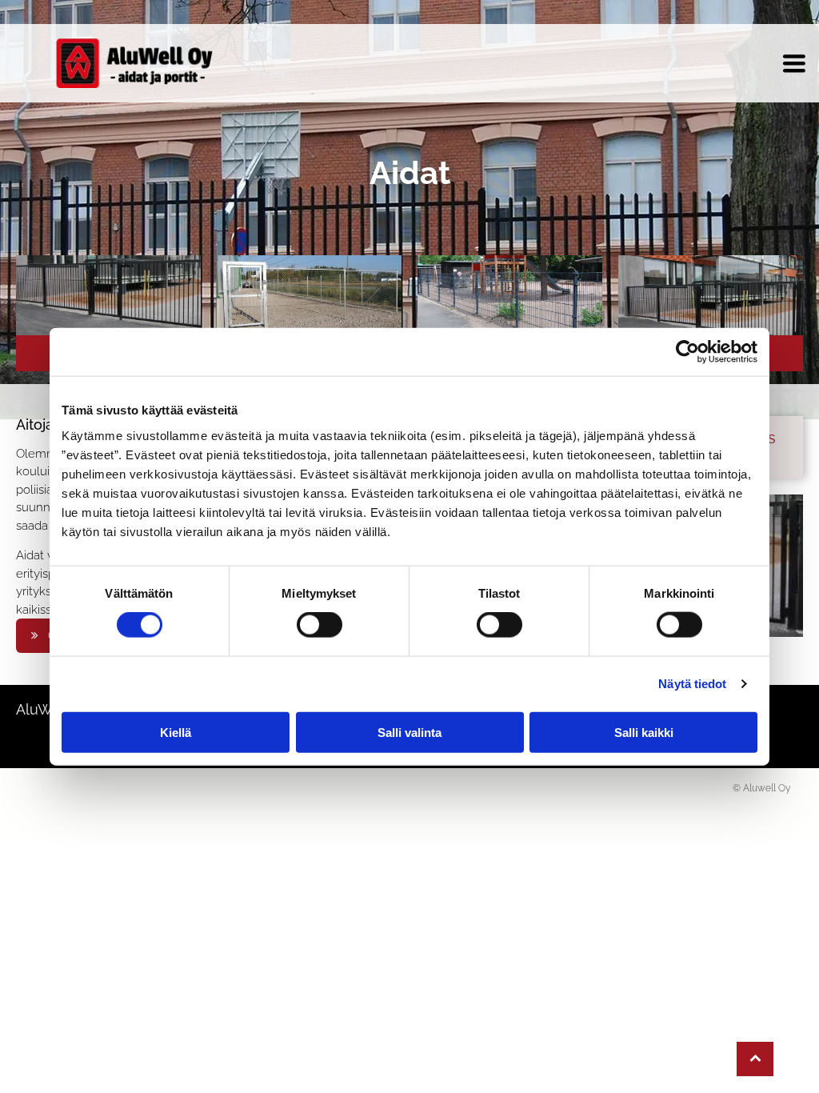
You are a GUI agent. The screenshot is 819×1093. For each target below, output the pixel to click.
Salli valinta (409, 732)
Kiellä (175, 732)
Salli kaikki (643, 732)
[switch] (319, 625)
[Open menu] (794, 63)
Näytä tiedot (692, 684)
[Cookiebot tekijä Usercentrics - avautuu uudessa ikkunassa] (687, 352)
